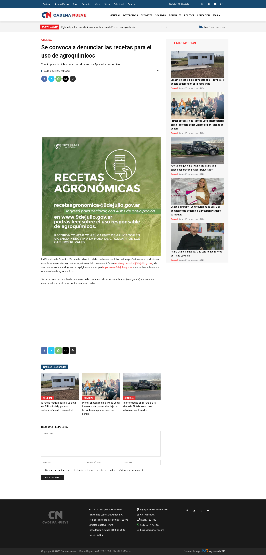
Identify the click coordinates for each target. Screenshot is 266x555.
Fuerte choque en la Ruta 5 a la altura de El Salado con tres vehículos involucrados (139, 406)
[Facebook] (196, 4)
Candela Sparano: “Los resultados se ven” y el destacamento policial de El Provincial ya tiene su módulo (196, 210)
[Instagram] (202, 4)
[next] (166, 27)
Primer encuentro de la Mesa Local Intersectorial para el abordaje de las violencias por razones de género (197, 124)
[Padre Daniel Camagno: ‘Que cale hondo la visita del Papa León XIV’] (197, 236)
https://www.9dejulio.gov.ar (117, 267)
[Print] (73, 79)
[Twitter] (209, 4)
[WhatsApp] (58, 79)
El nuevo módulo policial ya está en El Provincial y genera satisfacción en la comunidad (58, 406)
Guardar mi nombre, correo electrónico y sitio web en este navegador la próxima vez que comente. (95, 470)
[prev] (161, 27)
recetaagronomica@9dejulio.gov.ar (133, 263)
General (46, 40)
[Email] (65, 79)
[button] (221, 4)
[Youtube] (215, 4)
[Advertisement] (101, 108)
